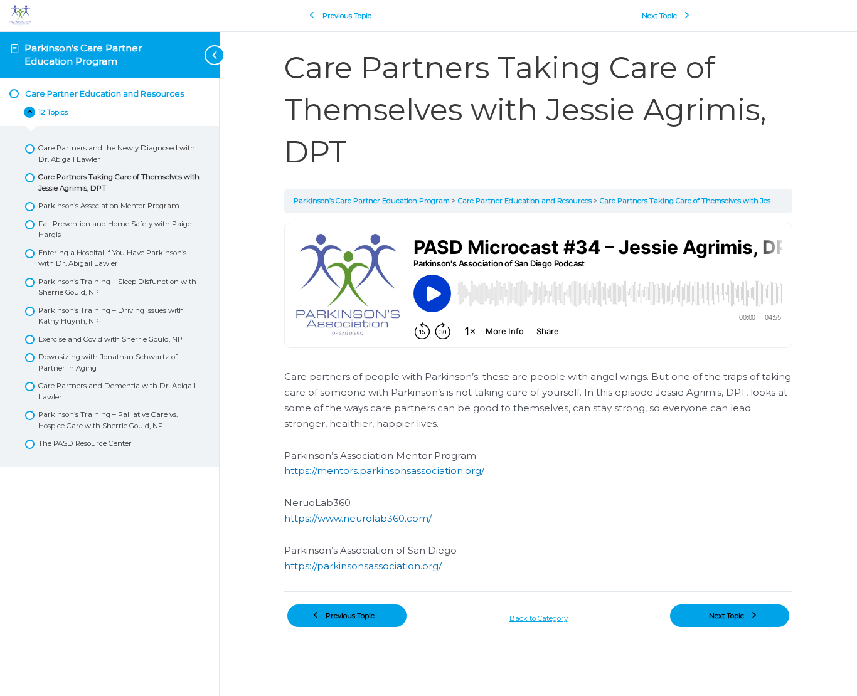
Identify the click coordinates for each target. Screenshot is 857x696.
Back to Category (538, 618)
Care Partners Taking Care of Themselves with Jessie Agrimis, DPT (713, 200)
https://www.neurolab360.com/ (358, 518)
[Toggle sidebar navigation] (194, 54)
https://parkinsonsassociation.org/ (363, 566)
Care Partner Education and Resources (526, 200)
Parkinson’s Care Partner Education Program (83, 54)
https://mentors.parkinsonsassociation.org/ (384, 471)
